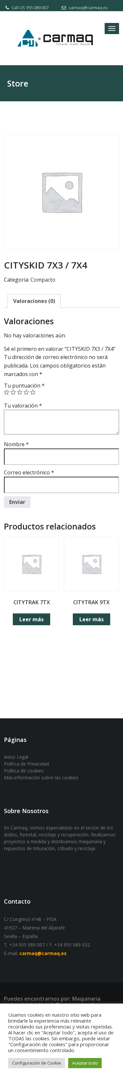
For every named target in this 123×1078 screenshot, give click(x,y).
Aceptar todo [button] (85, 1063)
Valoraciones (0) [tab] (34, 301)
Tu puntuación (24, 385)
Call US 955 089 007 (29, 7)
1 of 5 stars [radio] (6, 392)
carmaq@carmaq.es (88, 7)
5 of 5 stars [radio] (32, 392)
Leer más (31, 619)
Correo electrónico (29, 472)
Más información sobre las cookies (41, 777)
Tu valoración (23, 405)
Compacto (43, 279)
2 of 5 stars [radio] (13, 392)
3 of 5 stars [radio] (19, 392)
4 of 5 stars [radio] (26, 392)
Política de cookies (24, 771)
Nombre (16, 444)
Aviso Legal (16, 757)
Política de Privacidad (26, 764)
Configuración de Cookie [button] (36, 1063)
